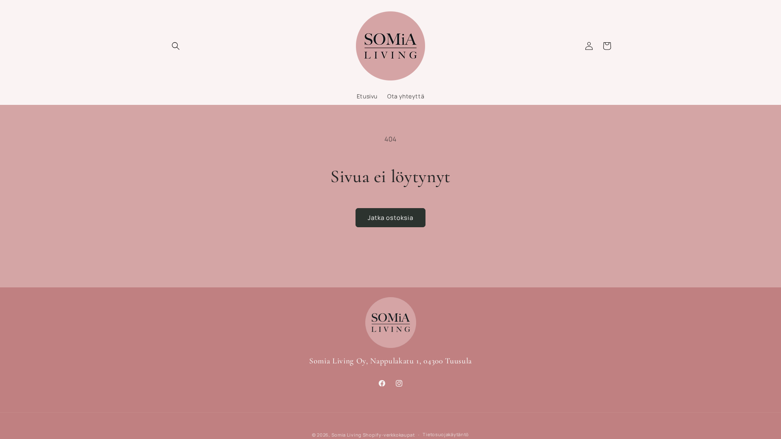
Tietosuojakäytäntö (446, 434)
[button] (176, 46)
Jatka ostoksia (390, 217)
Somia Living (347, 435)
